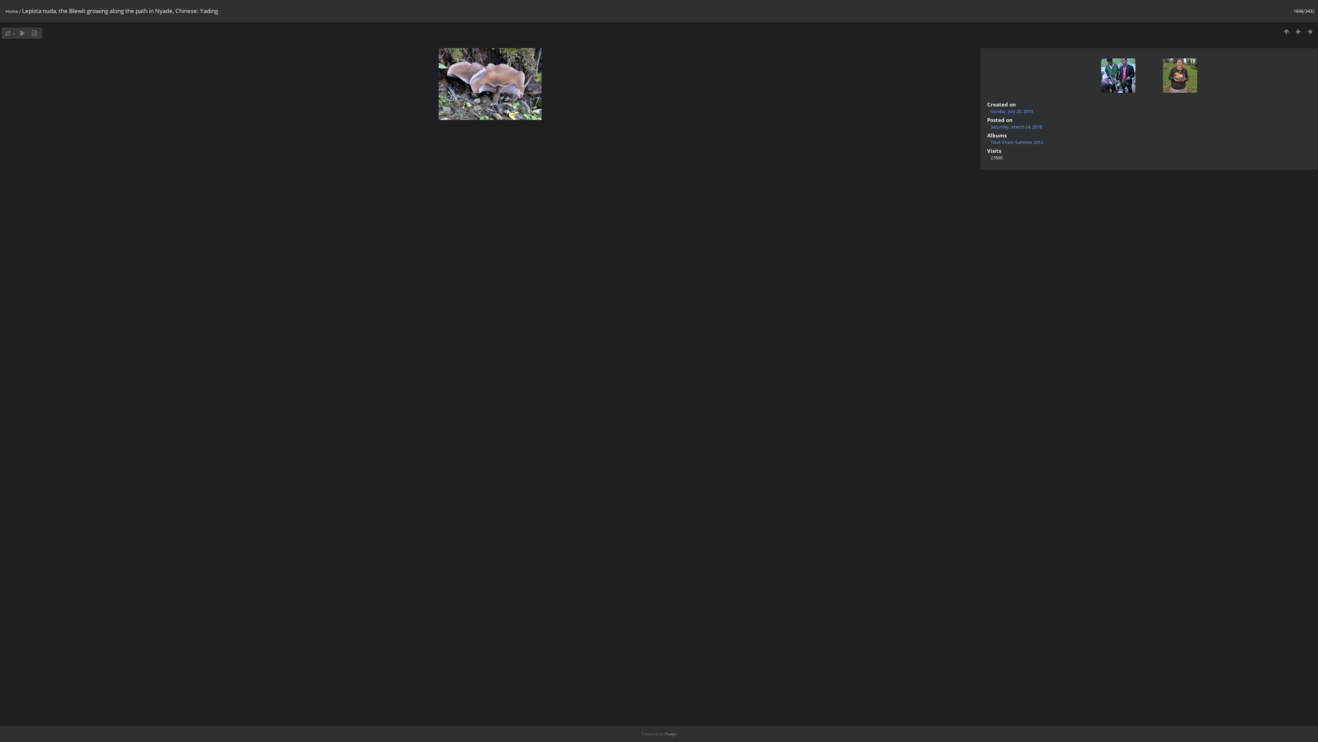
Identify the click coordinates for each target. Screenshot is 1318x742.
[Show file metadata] (34, 33)
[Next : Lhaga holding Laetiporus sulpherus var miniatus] (1310, 31)
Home (11, 11)
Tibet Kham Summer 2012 (1017, 142)
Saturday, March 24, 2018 (1016, 127)
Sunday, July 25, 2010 (1012, 111)
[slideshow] (22, 33)
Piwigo (670, 734)
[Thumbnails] (1286, 31)
